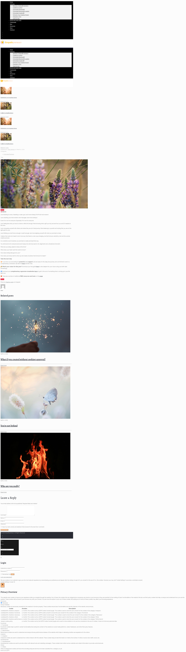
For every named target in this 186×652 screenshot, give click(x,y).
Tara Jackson (11, 149)
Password (4, 571)
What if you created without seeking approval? (23, 359)
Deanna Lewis (9, 282)
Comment (4, 515)
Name (3, 518)
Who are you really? (10, 486)
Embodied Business (8, 154)
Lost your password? (6, 577)
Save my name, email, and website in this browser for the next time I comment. (23, 527)
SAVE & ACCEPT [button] (5, 650)
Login (12, 574)
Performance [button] (4, 628)
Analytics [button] (3, 634)
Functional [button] (3, 623)
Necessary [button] (3, 601)
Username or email (6, 568)
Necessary (5, 603)
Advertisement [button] (5, 639)
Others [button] (2, 645)
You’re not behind (9, 425)
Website (3, 524)
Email (2, 521)
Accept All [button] (12, 582)
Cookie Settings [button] (5, 582)
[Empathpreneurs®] (11, 43)
